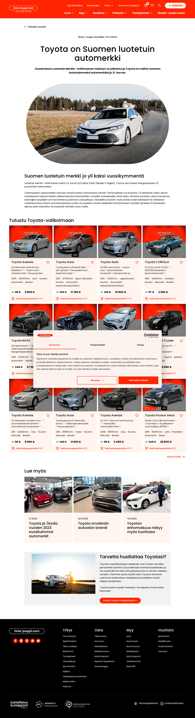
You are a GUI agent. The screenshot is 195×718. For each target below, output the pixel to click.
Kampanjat (93, 5)
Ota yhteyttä (69, 636)
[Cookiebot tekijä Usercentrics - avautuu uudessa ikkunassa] (146, 336)
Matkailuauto (101, 646)
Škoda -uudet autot (171, 13)
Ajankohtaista (75, 5)
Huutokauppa (101, 666)
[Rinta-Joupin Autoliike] (23, 9)
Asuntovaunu (133, 646)
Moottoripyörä (102, 656)
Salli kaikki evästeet (138, 380)
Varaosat (162, 651)
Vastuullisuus (69, 661)
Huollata (166, 630)
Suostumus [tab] (55, 345)
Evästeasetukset (174, 703)
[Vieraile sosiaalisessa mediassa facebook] (15, 641)
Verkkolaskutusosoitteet (75, 676)
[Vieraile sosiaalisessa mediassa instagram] (27, 641)
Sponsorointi (69, 666)
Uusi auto (99, 641)
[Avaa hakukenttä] (159, 5)
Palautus (67, 686)
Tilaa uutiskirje (70, 646)
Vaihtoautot (101, 636)
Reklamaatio (69, 681)
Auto (128, 636)
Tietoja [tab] (140, 345)
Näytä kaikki (174, 456)
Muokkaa (95, 380)
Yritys (67, 630)
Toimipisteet (69, 656)
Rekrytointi (68, 651)
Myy (130, 630)
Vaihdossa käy (133, 661)
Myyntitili (130, 666)
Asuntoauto (132, 641)
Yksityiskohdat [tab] (97, 345)
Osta (99, 630)
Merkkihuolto (164, 641)
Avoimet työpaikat (128, 5)
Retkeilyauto (132, 651)
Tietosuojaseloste (148, 703)
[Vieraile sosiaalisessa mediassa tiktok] (32, 641)
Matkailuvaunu (102, 651)
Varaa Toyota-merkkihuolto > (120, 600)
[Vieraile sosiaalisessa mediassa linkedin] (21, 641)
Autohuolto (163, 636)
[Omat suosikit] (152, 5)
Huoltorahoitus (165, 646)
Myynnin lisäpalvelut (105, 661)
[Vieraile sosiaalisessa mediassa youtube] (38, 641)
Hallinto (66, 671)
